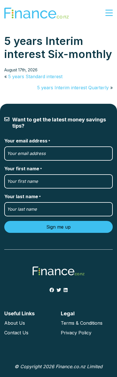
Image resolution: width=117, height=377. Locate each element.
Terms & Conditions (82, 323)
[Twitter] (59, 290)
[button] (109, 13)
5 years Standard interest (35, 76)
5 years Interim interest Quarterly (73, 87)
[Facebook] (51, 290)
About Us (14, 323)
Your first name (23, 168)
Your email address (27, 141)
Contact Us (16, 332)
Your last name (22, 196)
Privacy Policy (76, 332)
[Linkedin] (66, 290)
